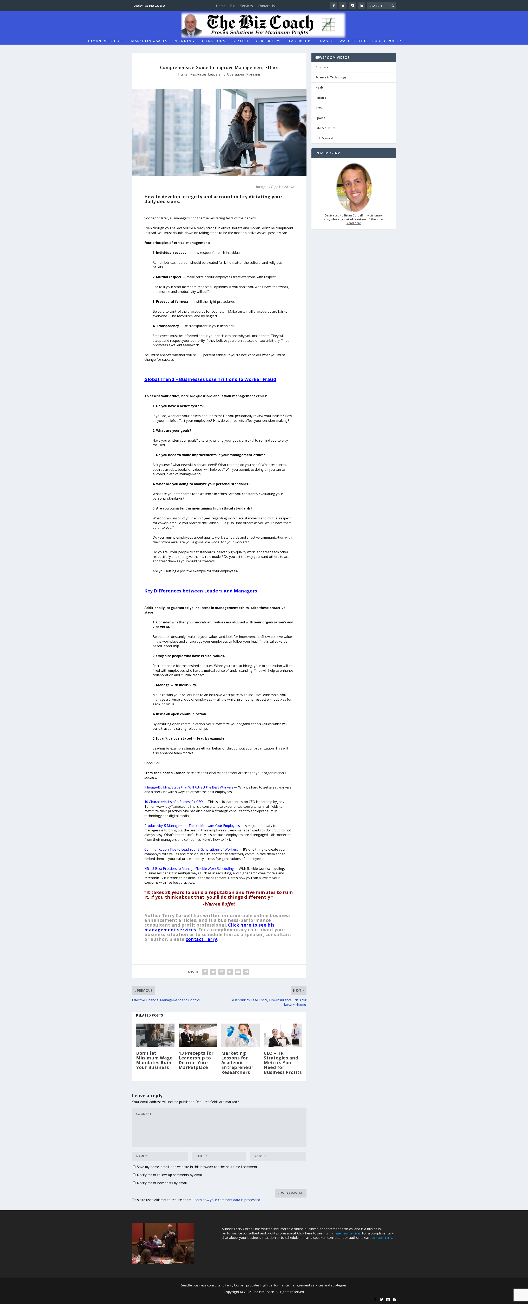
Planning (184, 41)
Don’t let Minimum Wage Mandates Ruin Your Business (154, 1060)
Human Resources (106, 41)
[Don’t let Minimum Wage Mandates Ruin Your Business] (155, 1035)
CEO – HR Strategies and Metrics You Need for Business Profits (283, 1062)
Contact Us (266, 6)
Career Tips (268, 41)
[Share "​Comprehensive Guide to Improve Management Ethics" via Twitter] (213, 972)
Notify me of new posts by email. (162, 1183)
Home (220, 6)
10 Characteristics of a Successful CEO (173, 801)
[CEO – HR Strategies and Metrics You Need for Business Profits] (283, 1035)
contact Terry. (382, 1238)
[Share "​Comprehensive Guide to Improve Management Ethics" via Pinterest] (221, 972)
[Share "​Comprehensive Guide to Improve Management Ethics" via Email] (238, 972)
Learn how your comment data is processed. (227, 1200)
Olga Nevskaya (282, 186)
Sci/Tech (241, 41)
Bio (232, 6)
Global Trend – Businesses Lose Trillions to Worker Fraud (210, 379)
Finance (325, 41)
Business (322, 67)
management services (345, 1233)
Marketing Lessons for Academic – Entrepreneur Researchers (237, 1062)
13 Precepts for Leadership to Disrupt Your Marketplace (196, 1060)
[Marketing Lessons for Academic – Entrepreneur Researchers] (240, 1035)
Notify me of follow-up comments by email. (170, 1175)
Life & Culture (325, 128)
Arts (319, 108)
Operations (212, 41)
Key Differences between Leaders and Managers (200, 591)
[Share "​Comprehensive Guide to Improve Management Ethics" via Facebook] (205, 972)
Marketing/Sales (149, 41)
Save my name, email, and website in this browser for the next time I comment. (197, 1166)
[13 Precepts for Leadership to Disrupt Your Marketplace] (198, 1035)
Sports (320, 118)
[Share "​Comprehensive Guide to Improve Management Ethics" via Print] (246, 972)
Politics (321, 98)
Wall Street (353, 41)
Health (320, 87)
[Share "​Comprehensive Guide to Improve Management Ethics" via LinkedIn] (230, 972)
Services (246, 6)
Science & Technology (331, 77)
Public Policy (387, 41)
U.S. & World (324, 138)
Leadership (298, 41)
